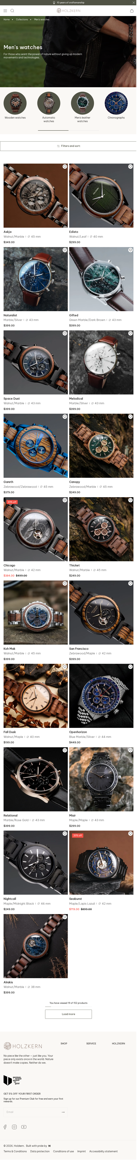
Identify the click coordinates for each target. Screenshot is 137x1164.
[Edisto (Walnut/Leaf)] (99, 195)
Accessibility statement (103, 1141)
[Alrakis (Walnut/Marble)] (35, 933)
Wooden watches (15, 117)
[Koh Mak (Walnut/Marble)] (35, 605)
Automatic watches (48, 119)
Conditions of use (63, 1141)
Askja (7, 230)
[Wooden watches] (15, 103)
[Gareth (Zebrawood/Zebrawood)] (35, 441)
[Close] (134, 3)
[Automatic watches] (48, 103)
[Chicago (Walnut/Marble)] (35, 523)
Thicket (73, 558)
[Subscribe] (63, 1102)
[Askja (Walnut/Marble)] (35, 195)
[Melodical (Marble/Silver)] (99, 359)
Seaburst (74, 887)
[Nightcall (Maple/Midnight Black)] (35, 851)
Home (7, 19)
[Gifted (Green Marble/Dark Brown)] (99, 277)
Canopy (73, 476)
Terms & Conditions (15, 1141)
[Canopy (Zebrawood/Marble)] (99, 441)
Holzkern (19, 1135)
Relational (10, 805)
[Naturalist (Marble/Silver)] (35, 277)
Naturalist (10, 312)
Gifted (72, 312)
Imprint (81, 1141)
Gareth (8, 476)
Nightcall (10, 887)
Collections (22, 19)
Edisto (72, 230)
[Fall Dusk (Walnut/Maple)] (35, 687)
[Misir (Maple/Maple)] (99, 769)
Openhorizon (77, 722)
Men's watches (41, 19)
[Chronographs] (116, 103)
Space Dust (12, 394)
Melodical (75, 394)
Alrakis (8, 969)
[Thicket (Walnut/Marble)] (99, 523)
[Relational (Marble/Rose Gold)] (35, 769)
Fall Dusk (10, 722)
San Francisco (77, 640)
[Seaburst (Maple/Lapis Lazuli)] (99, 851)
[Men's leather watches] (82, 103)
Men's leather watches (82, 119)
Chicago (9, 558)
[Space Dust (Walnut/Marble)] (35, 359)
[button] (5, 10)
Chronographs (116, 117)
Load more (67, 1000)
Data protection (40, 1141)
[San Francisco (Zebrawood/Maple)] (99, 605)
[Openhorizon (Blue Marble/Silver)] (99, 687)
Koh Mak (9, 640)
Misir (71, 805)
